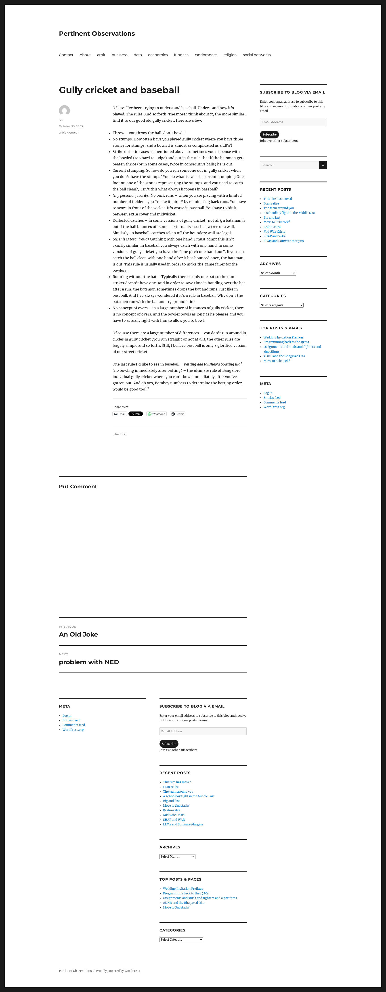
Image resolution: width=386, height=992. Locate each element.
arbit (101, 55)
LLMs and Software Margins (183, 824)
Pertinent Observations (97, 33)
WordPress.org (73, 730)
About (85, 55)
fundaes (181, 55)
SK (61, 120)
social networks (257, 55)
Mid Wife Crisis (174, 815)
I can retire (170, 787)
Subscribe (169, 744)
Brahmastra (171, 810)
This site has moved (177, 782)
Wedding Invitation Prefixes (183, 889)
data (138, 55)
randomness (206, 55)
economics (158, 55)
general (72, 132)
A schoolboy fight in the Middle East (188, 796)
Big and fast (171, 801)
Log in (67, 716)
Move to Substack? (176, 806)
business (120, 55)
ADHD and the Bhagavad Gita (183, 903)
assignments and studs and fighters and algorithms (200, 898)
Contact (66, 55)
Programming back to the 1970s (186, 893)
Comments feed (74, 725)
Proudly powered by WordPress (118, 971)
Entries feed (71, 720)
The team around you (178, 792)
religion (230, 55)
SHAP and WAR (174, 820)
